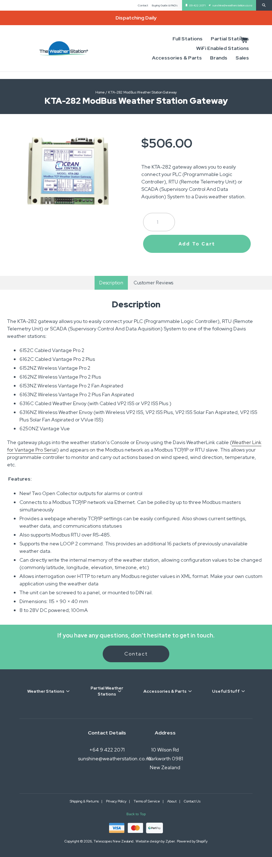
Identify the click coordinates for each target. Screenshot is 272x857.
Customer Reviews (153, 283)
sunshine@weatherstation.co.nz (232, 5)
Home (100, 92)
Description (111, 283)
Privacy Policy (116, 801)
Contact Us (192, 801)
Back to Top (136, 814)
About (172, 801)
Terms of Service (147, 801)
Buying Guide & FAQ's (165, 5)
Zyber (170, 841)
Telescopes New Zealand (114, 841)
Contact (143, 5)
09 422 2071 (197, 5)
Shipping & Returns (85, 801)
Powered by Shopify (192, 841)
